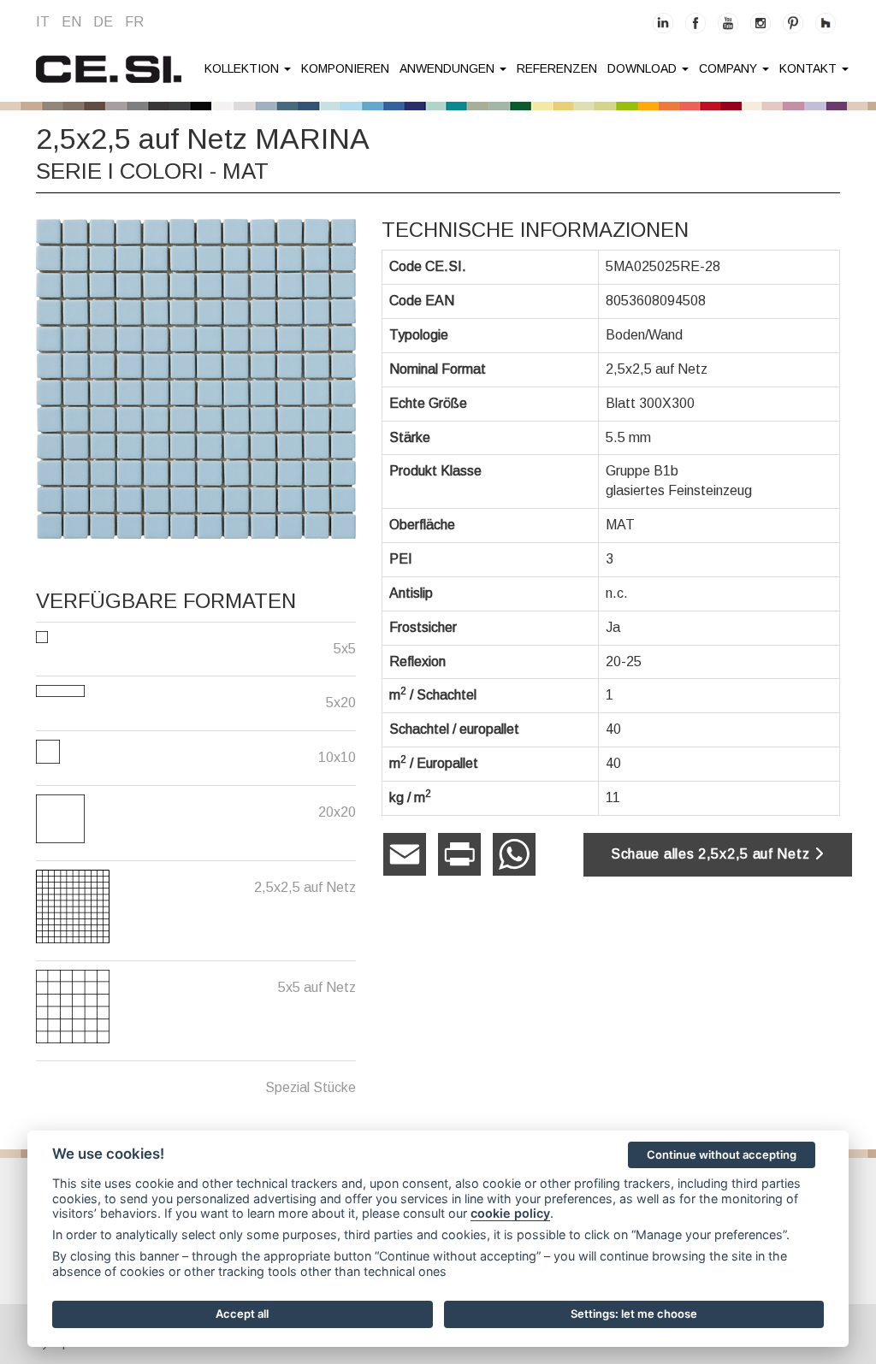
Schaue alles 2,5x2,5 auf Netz (712, 854)
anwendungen (449, 68)
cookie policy (510, 1213)
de (103, 22)
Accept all (242, 1313)
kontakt (809, 68)
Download (643, 68)
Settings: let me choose (634, 1313)
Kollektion (243, 68)
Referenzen (557, 68)
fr (134, 22)
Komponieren (345, 68)
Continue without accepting (721, 1154)
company (730, 68)
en (71, 22)
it (43, 22)
